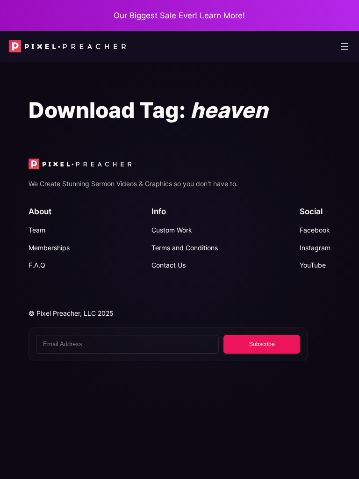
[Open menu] (344, 46)
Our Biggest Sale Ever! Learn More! (179, 15)
